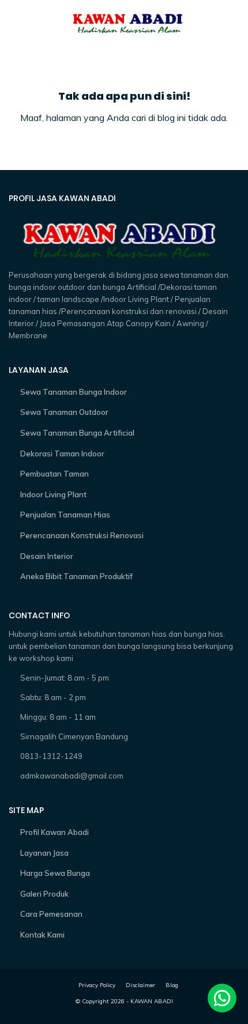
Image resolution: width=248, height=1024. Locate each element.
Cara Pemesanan (51, 914)
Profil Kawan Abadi (54, 832)
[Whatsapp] (222, 998)
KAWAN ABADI (151, 1001)
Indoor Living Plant (53, 494)
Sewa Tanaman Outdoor (64, 412)
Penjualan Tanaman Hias (65, 514)
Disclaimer (140, 985)
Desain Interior (46, 556)
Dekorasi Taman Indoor (62, 453)
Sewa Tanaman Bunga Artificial (77, 432)
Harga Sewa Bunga (55, 873)
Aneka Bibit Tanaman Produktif (76, 576)
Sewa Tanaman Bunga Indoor (73, 391)
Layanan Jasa (44, 852)
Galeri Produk (44, 893)
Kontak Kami (42, 934)
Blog (172, 985)
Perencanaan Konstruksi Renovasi (82, 535)
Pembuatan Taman (54, 473)
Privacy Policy (96, 985)
